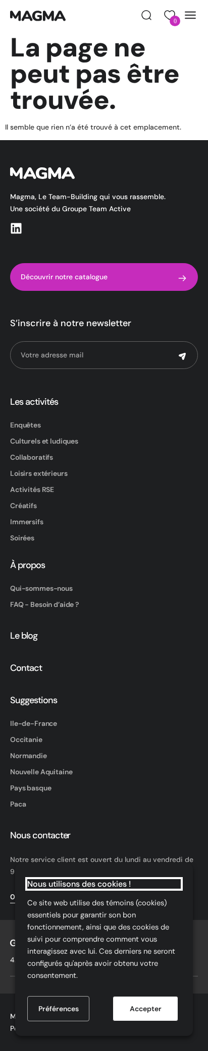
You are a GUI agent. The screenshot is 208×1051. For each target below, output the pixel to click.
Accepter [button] (146, 1008)
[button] (146, 15)
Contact (26, 668)
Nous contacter (40, 835)
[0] (168, 15)
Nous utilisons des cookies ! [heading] (79, 884)
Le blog (23, 636)
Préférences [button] (58, 1008)
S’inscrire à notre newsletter (70, 323)
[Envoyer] (182, 356)
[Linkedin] (16, 228)
